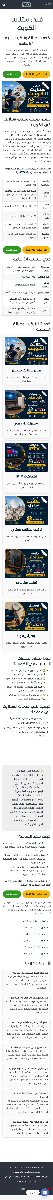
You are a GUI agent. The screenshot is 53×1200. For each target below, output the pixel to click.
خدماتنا (37, 1177)
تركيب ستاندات (26, 582)
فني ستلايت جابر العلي (34, 940)
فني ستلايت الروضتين (35, 947)
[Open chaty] (45, 1192)
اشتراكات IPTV (26, 476)
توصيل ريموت (26, 636)
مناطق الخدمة (31, 1181)
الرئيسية (45, 1177)
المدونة (18, 910)
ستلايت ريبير (36, 1167)
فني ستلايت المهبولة (34, 953)
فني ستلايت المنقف (35, 927)
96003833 (23, 172)
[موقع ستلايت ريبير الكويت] (26, 4)
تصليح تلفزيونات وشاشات (33, 921)
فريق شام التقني (21, 1172)
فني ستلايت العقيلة (35, 934)
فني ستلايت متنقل (26, 370)
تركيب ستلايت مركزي (26, 529)
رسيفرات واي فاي (26, 423)
